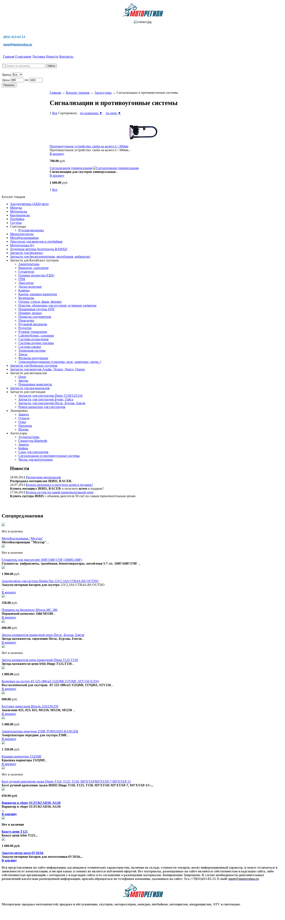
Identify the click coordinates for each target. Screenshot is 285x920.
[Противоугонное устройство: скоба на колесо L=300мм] (143, 146)
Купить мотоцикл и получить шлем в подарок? (59, 485)
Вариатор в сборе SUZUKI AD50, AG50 (31, 803)
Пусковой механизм (32, 324)
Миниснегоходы (22, 234)
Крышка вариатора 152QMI (21, 756)
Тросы (22, 354)
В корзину (57, 154)
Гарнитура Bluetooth (32, 440)
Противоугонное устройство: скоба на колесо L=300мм (89, 146)
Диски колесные (30, 286)
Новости (52, 56)
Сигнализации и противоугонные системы (49, 455)
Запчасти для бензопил (26, 253)
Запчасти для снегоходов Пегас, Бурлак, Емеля (51, 403)
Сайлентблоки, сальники (36, 335)
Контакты (66, 56)
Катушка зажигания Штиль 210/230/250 (30, 706)
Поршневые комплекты (35, 384)
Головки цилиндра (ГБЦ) (36, 275)
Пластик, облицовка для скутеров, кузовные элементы (57, 305)
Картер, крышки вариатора (37, 294)
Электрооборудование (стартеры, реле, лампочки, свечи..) (59, 362)
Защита (23, 414)
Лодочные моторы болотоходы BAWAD (38, 249)
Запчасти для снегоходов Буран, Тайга (45, 399)
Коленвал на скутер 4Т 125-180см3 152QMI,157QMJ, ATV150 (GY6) (50, 681)
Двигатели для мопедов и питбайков (36, 241)
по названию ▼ (91, 113)
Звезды (23, 380)
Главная (8, 56)
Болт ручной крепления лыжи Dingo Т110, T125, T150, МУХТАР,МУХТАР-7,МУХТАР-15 (66, 781)
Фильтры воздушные (33, 358)
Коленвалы (26, 298)
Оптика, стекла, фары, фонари (40, 301)
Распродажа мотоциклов (43, 477)
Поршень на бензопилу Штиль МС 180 (29, 610)
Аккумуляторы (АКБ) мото (29, 204)
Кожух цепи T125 (15, 831)
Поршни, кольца (30, 313)
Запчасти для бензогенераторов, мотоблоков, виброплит (50, 256)
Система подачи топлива (36, 343)
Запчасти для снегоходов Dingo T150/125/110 (50, 395)
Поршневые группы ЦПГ (36, 309)
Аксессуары (103, 92)
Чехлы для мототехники (35, 459)
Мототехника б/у (22, 245)
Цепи (22, 377)
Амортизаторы (28, 264)
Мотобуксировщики (24, 238)
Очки (22, 422)
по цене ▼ (113, 113)
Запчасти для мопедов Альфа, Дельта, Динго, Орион (47, 369)
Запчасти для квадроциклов (30, 388)
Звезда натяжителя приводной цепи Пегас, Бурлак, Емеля (43, 635)
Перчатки (25, 425)
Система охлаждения (33, 339)
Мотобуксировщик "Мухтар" (22, 538)
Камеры (24, 290)
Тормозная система (31, 350)
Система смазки (29, 346)
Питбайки (17, 219)
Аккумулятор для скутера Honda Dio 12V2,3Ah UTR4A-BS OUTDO (50, 581)
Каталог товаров (78, 92)
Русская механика (31, 230)
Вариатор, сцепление (33, 268)
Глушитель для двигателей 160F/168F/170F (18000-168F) (42, 559)
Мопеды (16, 207)
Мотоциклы (18, 211)
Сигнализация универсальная (71, 168)
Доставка (38, 56)
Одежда (23, 418)
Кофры (23, 448)
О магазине (23, 56)
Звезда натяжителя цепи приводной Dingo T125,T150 (40, 660)
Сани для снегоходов (33, 452)
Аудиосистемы (28, 437)
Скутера (16, 222)
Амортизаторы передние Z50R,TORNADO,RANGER (40, 731)
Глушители (26, 271)
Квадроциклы (20, 215)
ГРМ (21, 279)
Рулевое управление (32, 331)
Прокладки (26, 320)
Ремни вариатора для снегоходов (41, 407)
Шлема (23, 429)
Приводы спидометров (34, 316)
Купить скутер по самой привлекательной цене (59, 492)
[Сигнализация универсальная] (116, 168)
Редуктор (25, 328)
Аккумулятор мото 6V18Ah (22, 853)
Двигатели (26, 283)
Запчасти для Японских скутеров (33, 365)
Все (54, 113)
